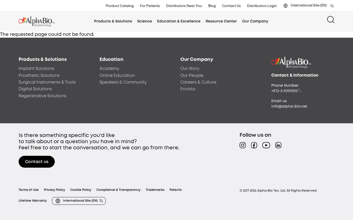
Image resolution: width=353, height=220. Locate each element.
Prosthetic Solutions (39, 76)
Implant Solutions (36, 69)
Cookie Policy (80, 190)
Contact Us (231, 6)
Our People (191, 76)
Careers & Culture (198, 82)
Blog (212, 6)
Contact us (36, 162)
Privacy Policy (54, 190)
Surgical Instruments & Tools (47, 82)
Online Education (117, 76)
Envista (187, 89)
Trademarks (155, 190)
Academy (109, 69)
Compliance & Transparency (118, 190)
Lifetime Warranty (33, 200)
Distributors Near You (184, 6)
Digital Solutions (35, 89)
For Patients (150, 6)
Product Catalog (120, 6)
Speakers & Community (123, 82)
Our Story (189, 69)
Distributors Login (262, 6)
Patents (176, 190)
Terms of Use (29, 190)
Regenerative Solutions (42, 96)
